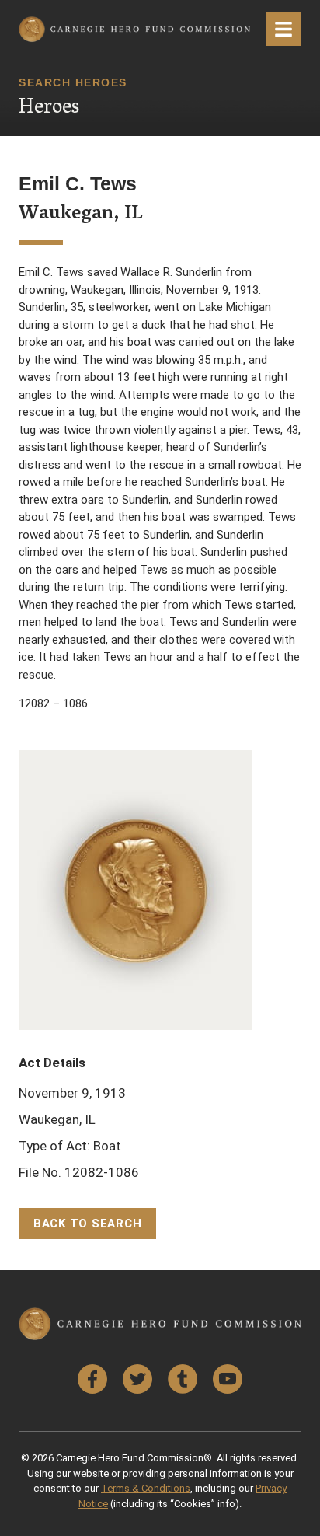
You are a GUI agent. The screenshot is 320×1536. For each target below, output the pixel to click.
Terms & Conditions (145, 1488)
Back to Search (87, 1224)
